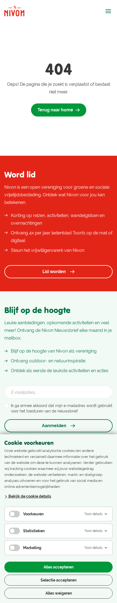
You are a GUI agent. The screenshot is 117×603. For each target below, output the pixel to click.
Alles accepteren (58, 567)
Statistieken (34, 531)
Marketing (32, 548)
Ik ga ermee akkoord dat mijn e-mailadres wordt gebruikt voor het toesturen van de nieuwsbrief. (61, 408)
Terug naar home (55, 109)
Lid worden (54, 271)
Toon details (93, 514)
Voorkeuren (33, 514)
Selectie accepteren (58, 580)
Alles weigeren (58, 593)
